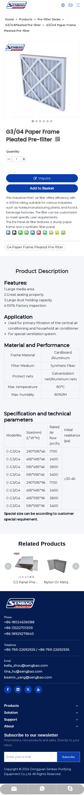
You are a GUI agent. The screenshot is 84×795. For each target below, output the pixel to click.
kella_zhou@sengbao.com (26, 665)
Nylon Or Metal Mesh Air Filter (57, 582)
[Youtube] (38, 689)
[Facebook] (7, 689)
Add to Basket (42, 188)
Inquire (45, 178)
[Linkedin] (18, 689)
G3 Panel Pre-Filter (26, 582)
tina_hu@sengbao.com (23, 671)
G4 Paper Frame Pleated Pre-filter (35, 247)
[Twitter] (28, 689)
